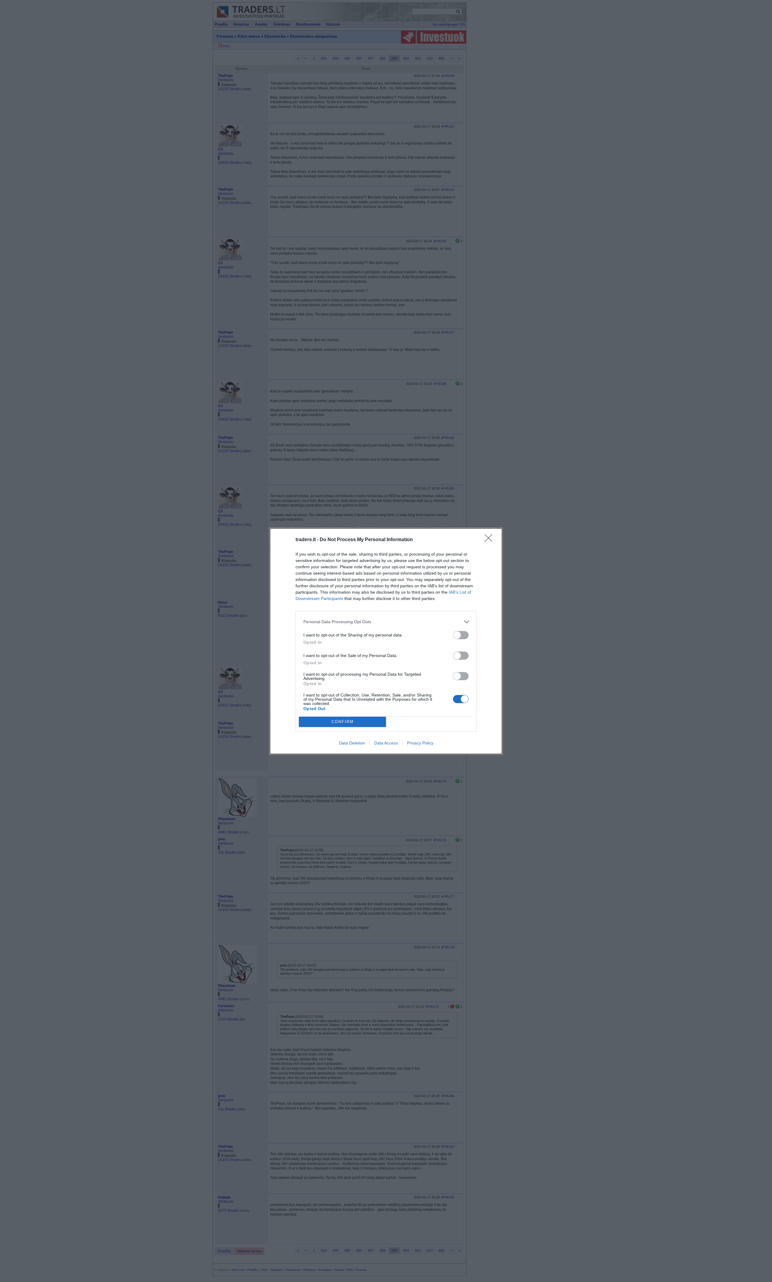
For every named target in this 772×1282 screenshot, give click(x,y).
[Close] (490, 540)
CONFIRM (342, 721)
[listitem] (386, 622)
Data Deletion (352, 743)
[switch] (461, 635)
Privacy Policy (420, 743)
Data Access (386, 743)
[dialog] (386, 641)
